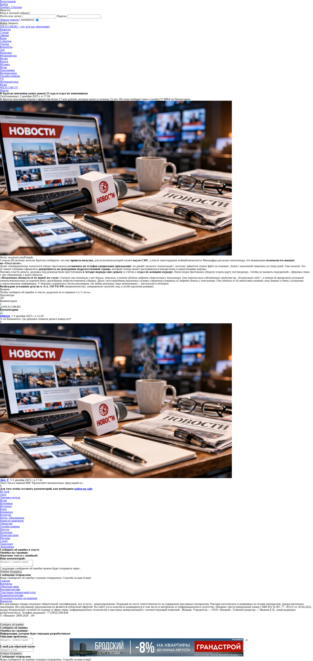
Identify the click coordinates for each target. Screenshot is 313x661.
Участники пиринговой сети (18, 592)
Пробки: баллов (11, 7)
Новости (5, 29)
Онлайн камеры (10, 526)
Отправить (16, 653)
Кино (3, 38)
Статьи (4, 32)
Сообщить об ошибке (11, 624)
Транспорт (6, 543)
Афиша (4, 35)
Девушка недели (10, 497)
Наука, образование (12, 517)
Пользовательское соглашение (18, 598)
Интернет (6, 506)
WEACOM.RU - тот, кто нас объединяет (25, 26)
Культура (5, 514)
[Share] (1, 619)
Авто (3, 494)
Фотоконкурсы (9, 81)
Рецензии (6, 52)
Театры (4, 44)
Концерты (6, 46)
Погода (4, 529)
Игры (3, 67)
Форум (4, 90)
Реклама (5, 538)
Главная (5, 580)
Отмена (4, 571)
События (5, 41)
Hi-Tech (4, 491)
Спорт (4, 541)
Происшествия (9, 535)
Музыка (5, 64)
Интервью (6, 503)
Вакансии (6, 601)
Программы (7, 70)
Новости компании (12, 520)
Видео (4, 58)
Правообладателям (11, 595)
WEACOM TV (9, 87)
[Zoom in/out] (4, 619)
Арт (2, 49)
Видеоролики (8, 73)
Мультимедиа (8, 55)
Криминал (6, 511)
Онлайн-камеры (10, 75)
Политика (6, 532)
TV (2, 78)
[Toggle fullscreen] (3, 619)
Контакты (6, 583)
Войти (4, 4)
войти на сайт (83, 488)
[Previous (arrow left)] (0, 622)
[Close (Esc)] (0, 619)
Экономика (7, 546)
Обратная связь (9, 586)
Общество (6, 523)
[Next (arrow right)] (1, 622)
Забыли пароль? (10, 19)
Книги (4, 61)
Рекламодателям (10, 589)
